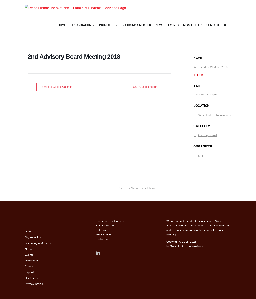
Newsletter (31, 260)
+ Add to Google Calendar (57, 86)
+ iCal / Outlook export (143, 86)
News (28, 248)
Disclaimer (31, 277)
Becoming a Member (38, 243)
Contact (30, 266)
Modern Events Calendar (143, 188)
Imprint (29, 272)
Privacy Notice (34, 283)
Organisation (33, 237)
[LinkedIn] (98, 253)
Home (28, 231)
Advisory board (207, 135)
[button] (225, 25)
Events (29, 254)
